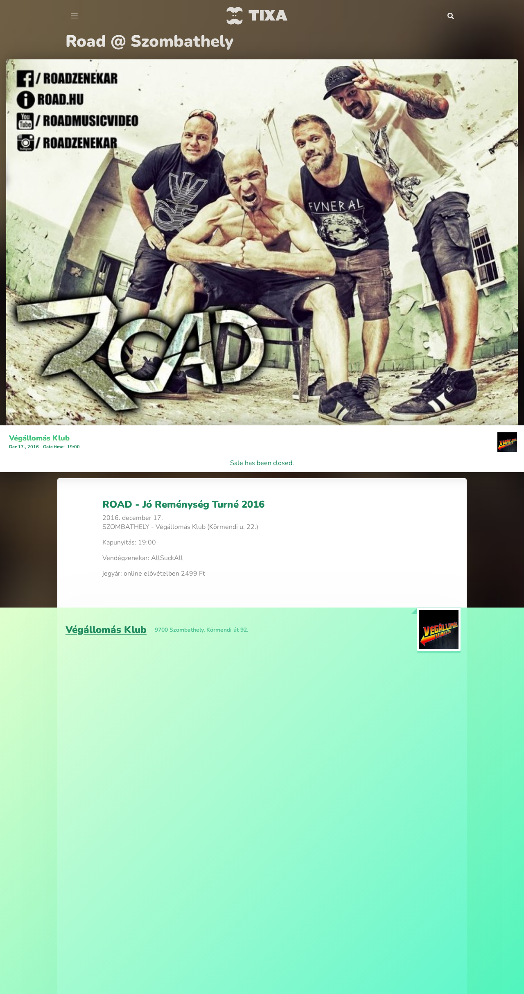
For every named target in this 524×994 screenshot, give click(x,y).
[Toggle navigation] (74, 16)
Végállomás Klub (39, 438)
